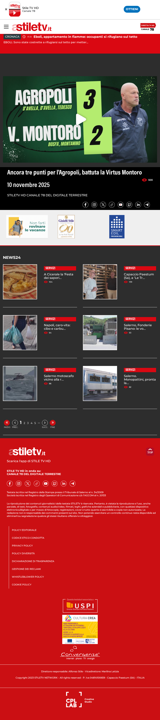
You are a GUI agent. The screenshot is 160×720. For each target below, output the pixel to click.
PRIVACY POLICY (22, 545)
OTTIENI (132, 9)
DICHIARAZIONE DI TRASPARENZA (33, 561)
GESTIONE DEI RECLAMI (26, 569)
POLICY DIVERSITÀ (23, 553)
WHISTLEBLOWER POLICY (28, 576)
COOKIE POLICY (21, 584)
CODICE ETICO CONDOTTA (28, 537)
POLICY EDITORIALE (24, 530)
